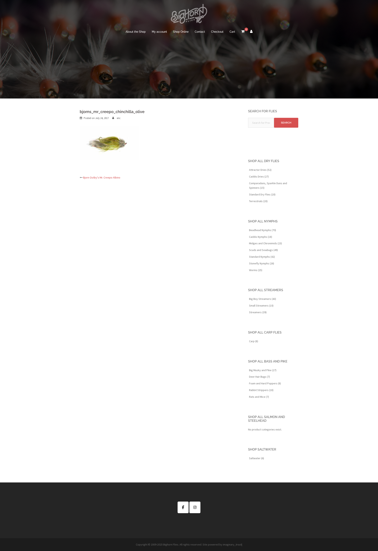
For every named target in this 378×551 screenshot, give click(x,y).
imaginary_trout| (232, 544)
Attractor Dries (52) (260, 170)
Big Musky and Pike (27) (262, 370)
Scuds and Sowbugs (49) (263, 250)
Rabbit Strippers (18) (261, 390)
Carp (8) (253, 341)
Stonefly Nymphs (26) (261, 263)
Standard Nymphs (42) (262, 256)
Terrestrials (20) (258, 201)
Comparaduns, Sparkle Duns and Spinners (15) (268, 185)
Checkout (217, 31)
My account (159, 31)
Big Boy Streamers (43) (262, 299)
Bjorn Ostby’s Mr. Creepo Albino (101, 177)
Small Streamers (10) (261, 305)
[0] (243, 32)
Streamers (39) (258, 312)
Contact (200, 31)
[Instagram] (194, 507)
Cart (232, 31)
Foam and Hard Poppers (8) (265, 383)
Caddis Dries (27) (259, 176)
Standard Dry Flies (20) (262, 194)
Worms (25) (255, 270)
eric (118, 118)
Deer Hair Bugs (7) (259, 376)
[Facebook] (183, 507)
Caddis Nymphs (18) (260, 237)
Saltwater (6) (256, 458)
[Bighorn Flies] (189, 15)
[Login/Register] (251, 32)
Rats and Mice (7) (259, 397)
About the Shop (136, 31)
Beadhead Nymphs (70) (262, 230)
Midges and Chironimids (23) (265, 243)
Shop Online (181, 31)
